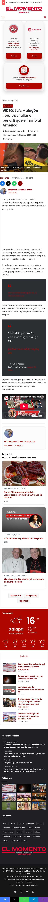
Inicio (6, 100)
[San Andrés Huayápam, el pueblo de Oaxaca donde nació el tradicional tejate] (39, 806)
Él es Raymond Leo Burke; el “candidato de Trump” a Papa (24, 580)
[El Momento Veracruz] (24, 10)
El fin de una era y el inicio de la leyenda (23, 538)
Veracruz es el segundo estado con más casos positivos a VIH (28, 716)
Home (11, 885)
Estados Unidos (34, 828)
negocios (17, 836)
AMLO (5, 823)
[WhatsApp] (14, 183)
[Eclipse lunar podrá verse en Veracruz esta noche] (9, 679)
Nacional (6, 836)
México (37, 832)
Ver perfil (12, 193)
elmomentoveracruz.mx (13, 131)
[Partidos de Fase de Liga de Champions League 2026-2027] (9, 806)
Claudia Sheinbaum (26, 823)
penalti (24, 600)
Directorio (35, 885)
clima (40, 823)
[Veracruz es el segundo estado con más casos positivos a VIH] (9, 717)
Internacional (8, 832)
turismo (6, 840)
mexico (19, 832)
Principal (36, 836)
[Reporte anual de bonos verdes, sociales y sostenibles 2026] (24, 797)
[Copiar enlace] (20, 183)
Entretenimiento (19, 828)
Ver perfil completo (13, 445)
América (16, 595)
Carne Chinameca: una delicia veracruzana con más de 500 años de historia (23, 495)
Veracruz (15, 840)
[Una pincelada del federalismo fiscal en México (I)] (9, 690)
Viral (24, 840)
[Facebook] (2, 183)
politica (27, 836)
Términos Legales (23, 885)
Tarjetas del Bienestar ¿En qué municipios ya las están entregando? (31, 667)
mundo (28, 832)
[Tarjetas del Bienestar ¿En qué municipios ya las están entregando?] (9, 667)
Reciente (24, 656)
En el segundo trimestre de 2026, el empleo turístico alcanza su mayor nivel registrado (30, 703)
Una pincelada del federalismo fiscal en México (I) (31, 690)
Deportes (14, 100)
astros (13, 823)
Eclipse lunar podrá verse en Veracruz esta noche (30, 677)
